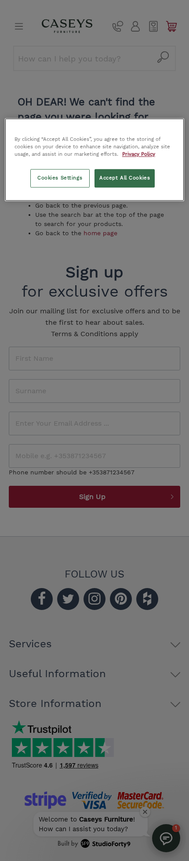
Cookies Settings (59, 178)
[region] (95, 159)
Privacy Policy (138, 154)
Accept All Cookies (124, 178)
